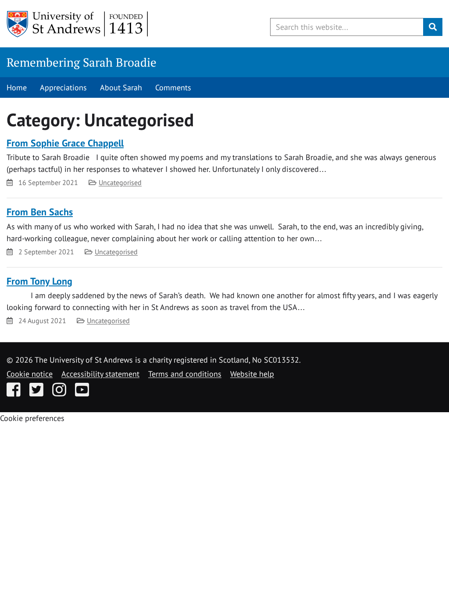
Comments (173, 87)
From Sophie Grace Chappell (65, 143)
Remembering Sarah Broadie (82, 62)
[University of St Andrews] (78, 24)
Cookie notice (30, 374)
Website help (252, 374)
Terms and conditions (184, 374)
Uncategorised (120, 182)
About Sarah (121, 87)
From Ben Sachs (40, 212)
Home (17, 87)
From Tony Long (39, 281)
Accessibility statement (100, 374)
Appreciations (63, 87)
